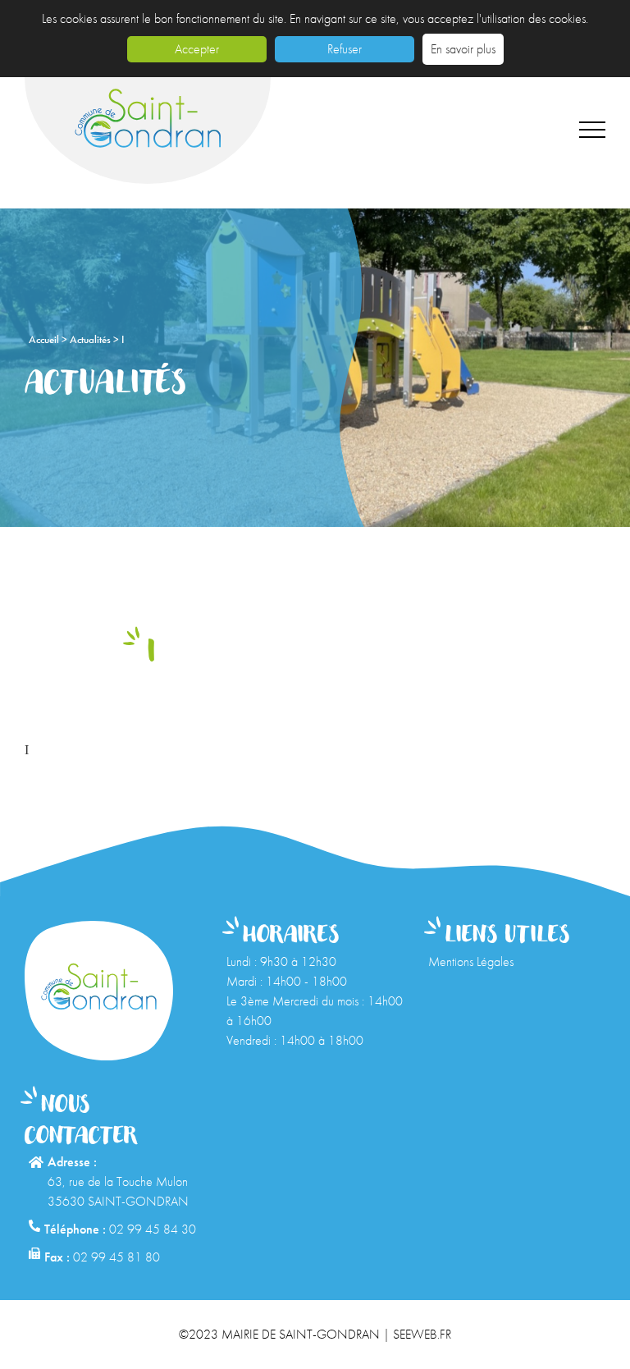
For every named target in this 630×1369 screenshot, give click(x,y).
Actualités (91, 339)
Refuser (344, 48)
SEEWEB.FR (422, 1334)
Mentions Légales (471, 961)
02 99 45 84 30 (152, 1229)
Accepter (197, 48)
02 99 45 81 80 (116, 1257)
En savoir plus (463, 48)
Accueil (45, 339)
